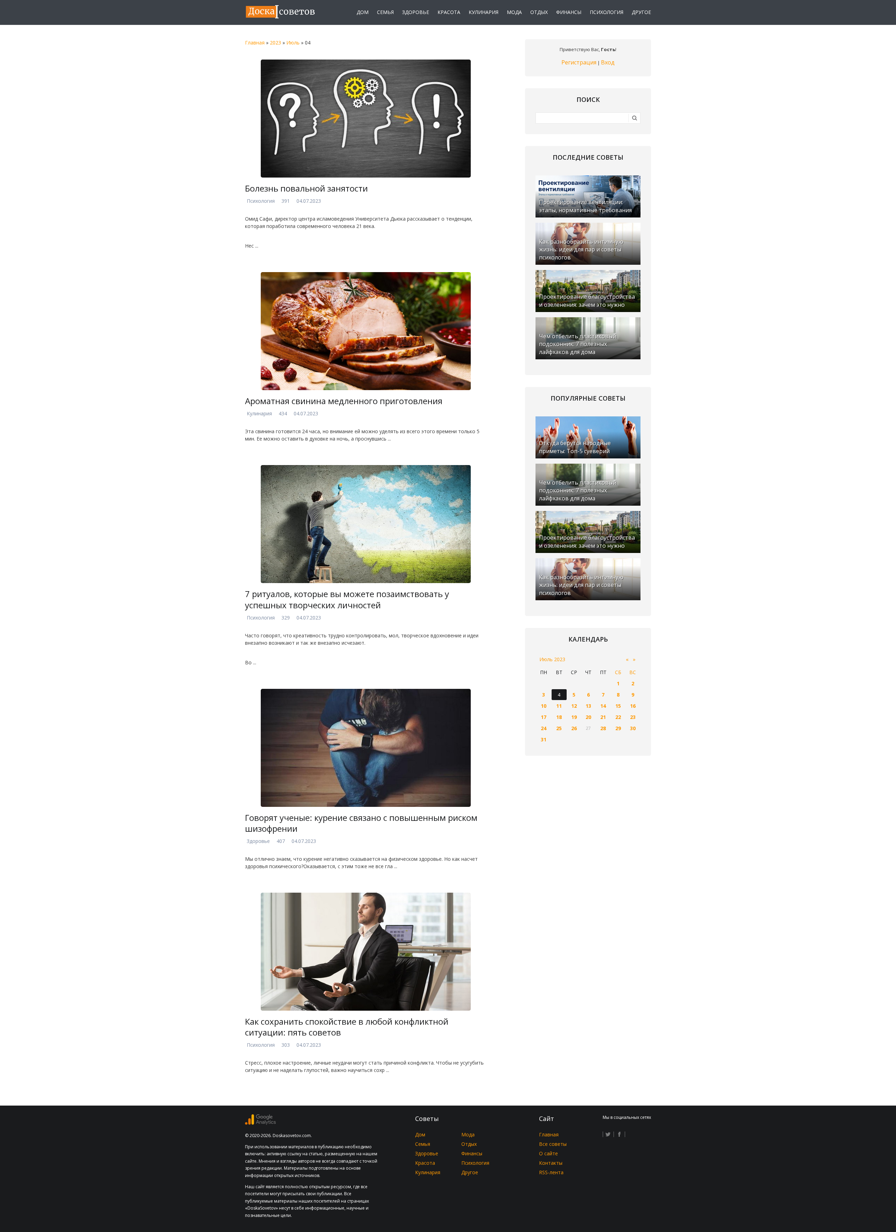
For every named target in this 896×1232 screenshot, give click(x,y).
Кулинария (259, 413)
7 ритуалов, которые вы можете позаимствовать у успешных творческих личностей (347, 599)
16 (633, 705)
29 (618, 728)
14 (603, 705)
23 (633, 717)
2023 (275, 42)
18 (559, 717)
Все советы (553, 1144)
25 (559, 728)
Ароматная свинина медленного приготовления (343, 401)
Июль (293, 42)
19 (574, 717)
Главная (255, 42)
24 (543, 728)
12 (574, 705)
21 (603, 717)
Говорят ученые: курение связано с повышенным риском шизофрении (361, 823)
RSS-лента (551, 1172)
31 (543, 739)
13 (588, 705)
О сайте (548, 1153)
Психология (261, 201)
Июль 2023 (552, 659)
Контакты (550, 1163)
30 (633, 728)
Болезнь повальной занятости (306, 188)
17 (543, 717)
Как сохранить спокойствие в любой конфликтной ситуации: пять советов (346, 1027)
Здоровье (258, 841)
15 (618, 705)
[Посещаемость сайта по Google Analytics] (260, 1123)
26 (574, 728)
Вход (608, 62)
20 (588, 717)
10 (543, 705)
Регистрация (578, 62)
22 (618, 717)
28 (603, 728)
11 (559, 705)
